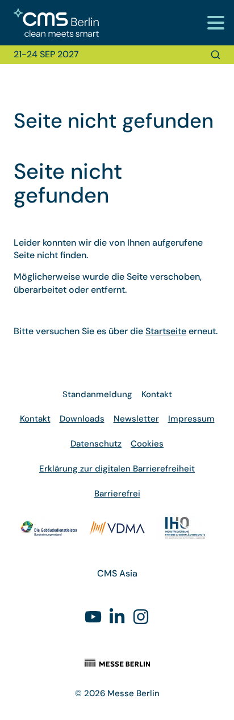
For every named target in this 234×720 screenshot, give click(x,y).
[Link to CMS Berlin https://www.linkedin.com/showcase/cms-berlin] (117, 618)
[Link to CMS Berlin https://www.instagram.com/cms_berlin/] (140, 618)
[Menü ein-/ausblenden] (215, 22)
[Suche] (216, 55)
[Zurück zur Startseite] (49, 23)
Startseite (165, 331)
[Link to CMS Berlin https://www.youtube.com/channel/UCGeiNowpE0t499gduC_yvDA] (93, 618)
